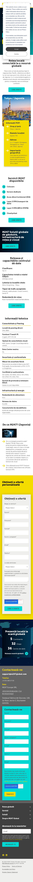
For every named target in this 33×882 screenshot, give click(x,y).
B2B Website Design (8, 863)
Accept (16, 49)
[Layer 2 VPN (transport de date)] (16, 203)
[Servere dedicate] (16, 192)
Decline (16, 54)
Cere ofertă (10, 246)
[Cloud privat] (16, 213)
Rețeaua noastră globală (14, 653)
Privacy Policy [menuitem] (6, 866)
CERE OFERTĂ (16, 90)
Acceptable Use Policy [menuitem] (8, 869)
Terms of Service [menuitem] (17, 866)
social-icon (3, 855)
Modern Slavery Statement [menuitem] (10, 872)
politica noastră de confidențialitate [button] (15, 781)
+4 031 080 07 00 (8, 680)
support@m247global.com (14, 674)
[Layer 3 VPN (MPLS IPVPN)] (16, 208)
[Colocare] (16, 186)
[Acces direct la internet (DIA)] (16, 197)
